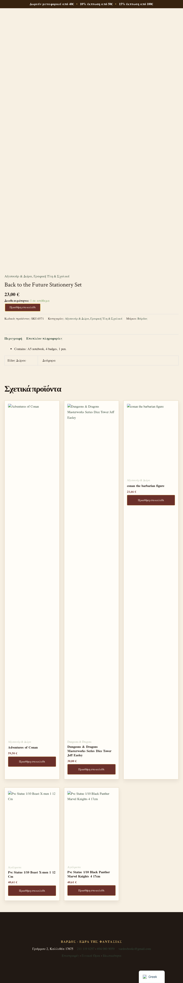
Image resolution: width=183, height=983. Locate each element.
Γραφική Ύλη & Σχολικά (51, 276)
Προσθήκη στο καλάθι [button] (32, 761)
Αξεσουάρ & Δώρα (18, 276)
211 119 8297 (85, 949)
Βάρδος (142, 318)
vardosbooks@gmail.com (135, 949)
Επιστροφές (70, 955)
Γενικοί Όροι (91, 955)
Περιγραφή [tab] (13, 338)
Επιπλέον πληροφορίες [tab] (44, 338)
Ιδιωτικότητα (112, 955)
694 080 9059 (105, 949)
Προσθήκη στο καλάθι (23, 307)
